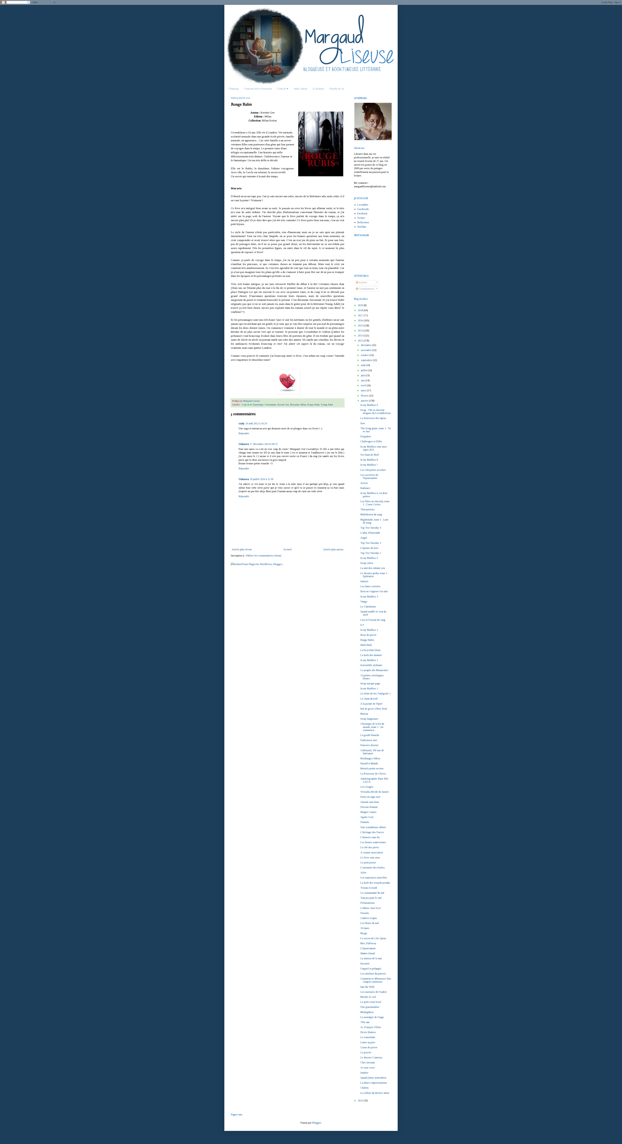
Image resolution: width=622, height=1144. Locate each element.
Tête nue (365, 1022)
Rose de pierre (368, 635)
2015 (360, 325)
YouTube (361, 226)
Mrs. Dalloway (368, 943)
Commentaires (366, 288)
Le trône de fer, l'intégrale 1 (375, 693)
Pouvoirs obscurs (369, 745)
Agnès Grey (367, 817)
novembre (366, 350)
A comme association (371, 852)
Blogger (316, 1122)
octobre (365, 355)
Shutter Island (367, 953)
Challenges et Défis (371, 441)
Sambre (364, 1072)
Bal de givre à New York (373, 708)
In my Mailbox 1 (369, 688)
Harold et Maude (369, 763)
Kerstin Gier (283, 404)
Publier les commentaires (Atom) (263, 555)
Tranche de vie (336, 88)
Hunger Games (368, 812)
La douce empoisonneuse (373, 1082)
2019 (360, 305)
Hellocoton (363, 222)
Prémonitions (367, 902)
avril (363, 385)
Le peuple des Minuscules (374, 670)
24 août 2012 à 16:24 (256, 423)
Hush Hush (366, 645)
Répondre (244, 433)
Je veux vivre (367, 1067)
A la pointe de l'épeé (371, 703)
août (363, 365)
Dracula (364, 913)
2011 (360, 1100)
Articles (362, 282)
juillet (364, 370)
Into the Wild (367, 986)
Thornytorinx (367, 509)
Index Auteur (300, 88)
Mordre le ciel (368, 997)
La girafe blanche (369, 735)
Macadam (294, 404)
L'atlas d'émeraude (370, 532)
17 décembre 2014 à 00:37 (264, 444)
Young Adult (327, 404)
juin (363, 375)
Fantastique (258, 404)
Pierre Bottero (368, 1032)
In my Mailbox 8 (369, 459)
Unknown (244, 444)
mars (363, 390)
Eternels (364, 963)
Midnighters (367, 1012)
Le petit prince (368, 862)
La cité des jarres (369, 847)
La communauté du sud (372, 892)
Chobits (364, 1087)
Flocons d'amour (369, 807)
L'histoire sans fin (370, 837)
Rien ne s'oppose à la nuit (374, 591)
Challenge (234, 88)
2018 (360, 310)
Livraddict (362, 204)
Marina (364, 713)
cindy (241, 423)
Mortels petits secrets (372, 768)
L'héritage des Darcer (372, 832)
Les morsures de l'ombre (373, 992)
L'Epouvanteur (368, 948)
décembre (366, 345)
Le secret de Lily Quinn (373, 938)
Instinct (364, 581)
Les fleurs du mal (369, 923)
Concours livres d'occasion (258, 88)
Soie (362, 423)
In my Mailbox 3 (369, 630)
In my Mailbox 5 (369, 558)
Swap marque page (370, 683)
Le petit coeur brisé (370, 1002)
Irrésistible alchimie (371, 665)
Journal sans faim (369, 802)
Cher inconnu (367, 1062)
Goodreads (363, 209)
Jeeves (364, 483)
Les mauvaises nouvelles (373, 877)
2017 (360, 315)
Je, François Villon (370, 1027)
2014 (360, 330)
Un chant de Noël (369, 454)
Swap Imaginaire (369, 718)
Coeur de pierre (368, 1047)
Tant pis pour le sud (370, 897)
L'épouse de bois (369, 548)
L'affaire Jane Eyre (370, 908)
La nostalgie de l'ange (372, 1017)
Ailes (363, 872)
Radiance (365, 488)
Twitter (361, 217)
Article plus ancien (333, 549)
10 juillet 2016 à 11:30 (261, 479)
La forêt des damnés (371, 655)
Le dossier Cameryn (371, 1057)
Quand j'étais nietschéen (373, 1077)
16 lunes (364, 928)
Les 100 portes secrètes (373, 470)
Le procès (365, 1052)
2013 (360, 335)
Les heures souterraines (373, 842)
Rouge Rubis (313, 404)
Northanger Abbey (370, 758)
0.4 (361, 624)
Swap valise (366, 563)
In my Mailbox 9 (369, 405)
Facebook (362, 213)
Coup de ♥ (282, 88)
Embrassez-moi (368, 740)
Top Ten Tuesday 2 (370, 553)
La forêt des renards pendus (375, 882)
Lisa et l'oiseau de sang (372, 619)
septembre (366, 360)
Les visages (366, 786)
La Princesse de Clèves (373, 773)
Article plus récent (242, 549)
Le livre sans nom (370, 857)
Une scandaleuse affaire (373, 827)
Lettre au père (367, 1042)
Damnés (364, 822)
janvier (364, 400)
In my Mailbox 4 (369, 596)
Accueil (287, 549)
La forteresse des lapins (373, 418)
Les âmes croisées (370, 586)
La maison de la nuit (371, 958)
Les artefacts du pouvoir (373, 973)
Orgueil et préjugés (370, 968)
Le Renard (318, 88)
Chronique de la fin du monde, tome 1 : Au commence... (372, 726)
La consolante (367, 1037)
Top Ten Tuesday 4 (370, 527)
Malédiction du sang (371, 514)
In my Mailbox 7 (369, 464)
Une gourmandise (369, 1007)
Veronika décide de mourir (374, 791)
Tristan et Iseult (368, 887)
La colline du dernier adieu (374, 1093)
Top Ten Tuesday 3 (370, 543)
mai (363, 380)
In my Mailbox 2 (369, 660)
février (364, 395)
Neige (363, 933)
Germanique (270, 404)
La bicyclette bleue (370, 650)
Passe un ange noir (370, 796)
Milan (303, 404)
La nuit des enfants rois (372, 568)
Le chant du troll (369, 698)
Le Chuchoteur (368, 606)
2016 (360, 320)
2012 (360, 340)
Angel (363, 537)
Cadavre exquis (368, 918)
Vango (363, 601)
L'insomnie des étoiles (372, 867)
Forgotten (365, 436)
